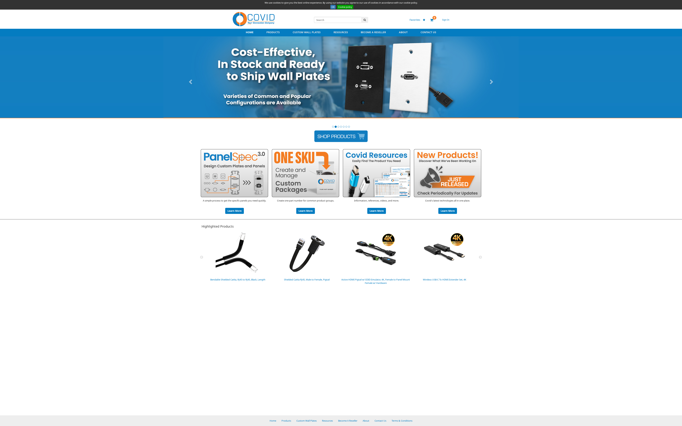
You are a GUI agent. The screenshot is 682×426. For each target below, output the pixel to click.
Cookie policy (345, 7)
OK (333, 7)
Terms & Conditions (402, 420)
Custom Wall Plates (307, 32)
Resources (341, 32)
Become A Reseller (373, 32)
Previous (201, 257)
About (403, 32)
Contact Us (428, 32)
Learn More (235, 210)
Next (480, 257)
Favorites (417, 19)
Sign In (445, 19)
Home (249, 32)
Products (273, 32)
